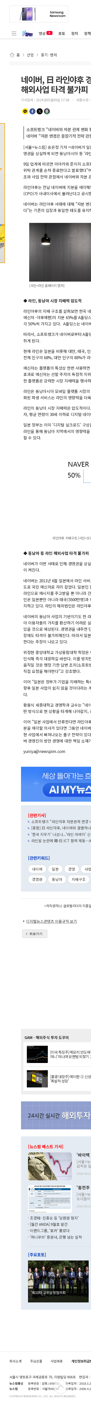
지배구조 (79, 879)
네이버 (37, 869)
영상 (42, 33)
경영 (71, 869)
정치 (74, 33)
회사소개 (15, 1361)
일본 (55, 869)
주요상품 (36, 1361)
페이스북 (32, 111)
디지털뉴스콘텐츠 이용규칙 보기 (51, 921)
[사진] (50, 1165)
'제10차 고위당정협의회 (48, 1292)
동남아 (57, 879)
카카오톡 (25, 111)
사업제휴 (57, 1361)
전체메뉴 (14, 33)
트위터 (40, 111)
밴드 (47, 111)
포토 (61, 33)
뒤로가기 (35, 934)
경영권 (37, 879)
